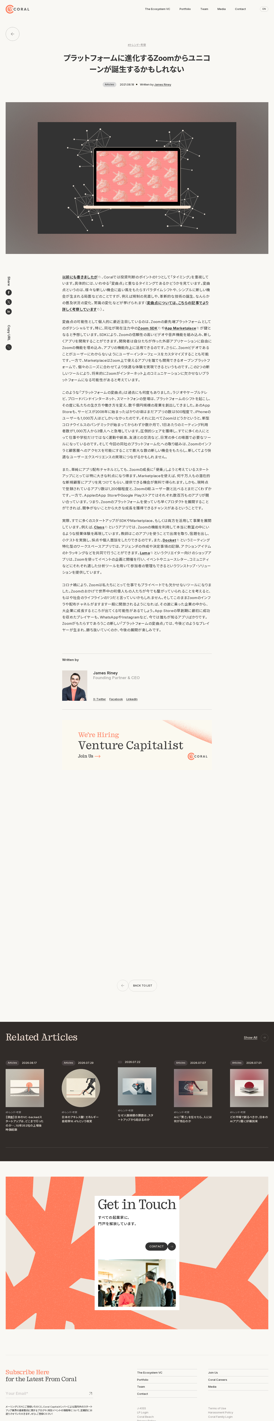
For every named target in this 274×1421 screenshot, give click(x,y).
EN (264, 8)
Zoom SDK (147, 328)
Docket (169, 540)
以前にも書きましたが (80, 277)
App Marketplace (180, 328)
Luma (145, 553)
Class (99, 527)
